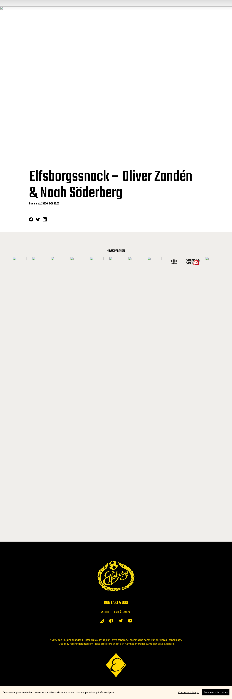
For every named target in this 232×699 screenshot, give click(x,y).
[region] (116, 692)
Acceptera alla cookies (216, 692)
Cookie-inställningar (188, 692)
